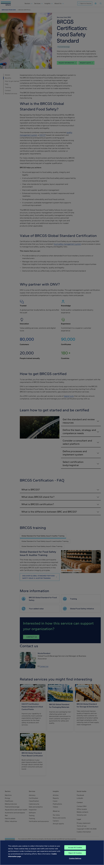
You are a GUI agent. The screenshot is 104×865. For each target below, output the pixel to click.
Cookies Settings (75, 858)
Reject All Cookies (75, 853)
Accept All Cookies (75, 847)
